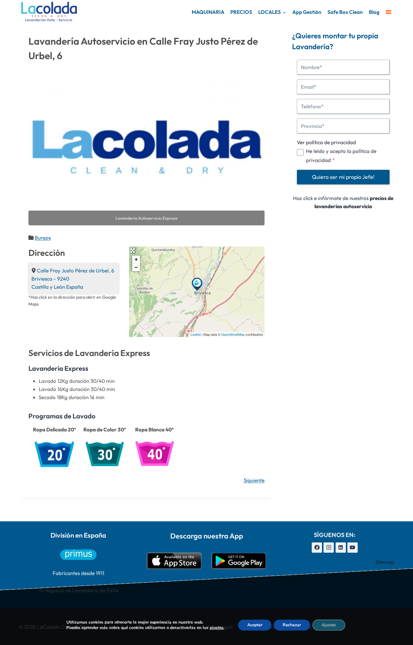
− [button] (136, 267)
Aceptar (254, 625)
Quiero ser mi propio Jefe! (343, 176)
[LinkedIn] (341, 547)
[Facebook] (317, 547)
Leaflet (196, 334)
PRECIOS (241, 12)
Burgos (43, 237)
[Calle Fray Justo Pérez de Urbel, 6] (197, 284)
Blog (374, 12)
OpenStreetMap (233, 334)
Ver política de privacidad (326, 142)
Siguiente (254, 480)
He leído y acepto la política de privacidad (341, 155)
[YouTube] (352, 547)
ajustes (216, 628)
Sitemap (384, 562)
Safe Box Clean (345, 12)
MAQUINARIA (208, 12)
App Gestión (306, 12)
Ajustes (328, 625)
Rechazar (292, 625)
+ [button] (136, 259)
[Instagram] (329, 547)
